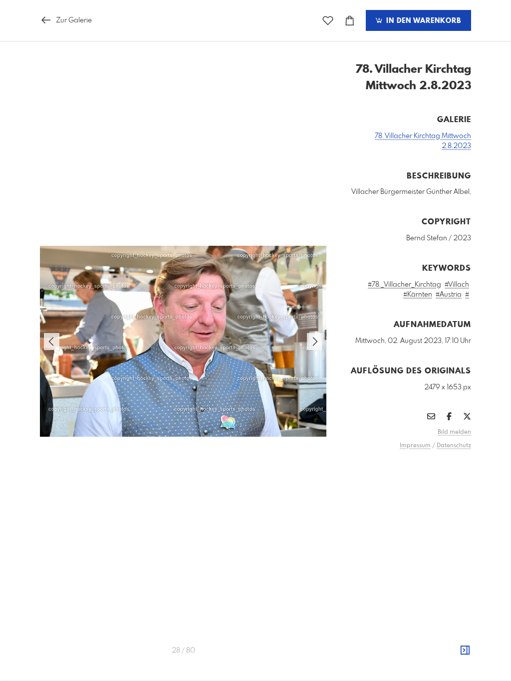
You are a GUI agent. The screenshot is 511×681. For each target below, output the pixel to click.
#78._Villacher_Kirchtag (404, 284)
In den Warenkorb (422, 20)
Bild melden (454, 432)
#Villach (457, 284)
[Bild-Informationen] (465, 651)
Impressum (415, 446)
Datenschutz (454, 446)
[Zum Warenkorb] (350, 20)
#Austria (449, 294)
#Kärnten (417, 294)
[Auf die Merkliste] (328, 20)
